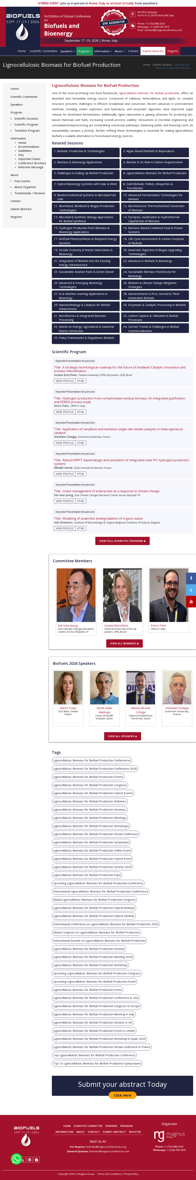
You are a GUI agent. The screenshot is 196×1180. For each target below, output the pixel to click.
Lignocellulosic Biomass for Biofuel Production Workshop (90, 965)
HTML (81, 381)
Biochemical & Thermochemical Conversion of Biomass (153, 208)
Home (22, 51)
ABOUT (80, 1132)
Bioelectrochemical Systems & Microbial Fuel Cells (85, 197)
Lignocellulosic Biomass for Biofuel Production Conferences (92, 760)
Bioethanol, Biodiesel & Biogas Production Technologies (84, 208)
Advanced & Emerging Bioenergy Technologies (78, 285)
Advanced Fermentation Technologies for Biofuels (153, 197)
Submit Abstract (21, 209)
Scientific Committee (43, 51)
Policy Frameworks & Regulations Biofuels (84, 338)
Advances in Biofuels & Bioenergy (147, 261)
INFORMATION (64, 1132)
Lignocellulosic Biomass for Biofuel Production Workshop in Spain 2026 (99, 1039)
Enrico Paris (158, 625)
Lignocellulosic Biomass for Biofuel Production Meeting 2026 (93, 957)
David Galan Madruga (104, 710)
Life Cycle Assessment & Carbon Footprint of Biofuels (153, 241)
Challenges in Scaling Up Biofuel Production (83, 173)
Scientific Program (26, 124)
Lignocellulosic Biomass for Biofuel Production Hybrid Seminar (93, 916)
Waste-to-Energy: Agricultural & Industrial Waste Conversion (84, 328)
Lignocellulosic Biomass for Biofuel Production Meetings (90, 818)
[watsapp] (16, 1158)
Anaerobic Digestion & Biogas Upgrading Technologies (152, 252)
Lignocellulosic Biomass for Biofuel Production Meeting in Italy (93, 1014)
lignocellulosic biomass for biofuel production (149, 93)
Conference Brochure (32, 163)
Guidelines (25, 150)
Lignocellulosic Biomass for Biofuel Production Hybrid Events (93, 793)
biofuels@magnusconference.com (163, 30)
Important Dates (29, 159)
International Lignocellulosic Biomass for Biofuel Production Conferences (100, 891)
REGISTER (135, 1132)
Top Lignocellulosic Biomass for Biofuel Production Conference (94, 1055)
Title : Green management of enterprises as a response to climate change (106, 491)
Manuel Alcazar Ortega (140, 710)
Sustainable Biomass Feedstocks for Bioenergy (149, 274)
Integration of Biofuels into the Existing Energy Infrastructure (82, 263)
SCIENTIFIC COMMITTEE (88, 1126)
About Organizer (25, 187)
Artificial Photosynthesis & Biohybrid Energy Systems (85, 241)
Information (102, 51)
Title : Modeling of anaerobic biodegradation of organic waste (98, 518)
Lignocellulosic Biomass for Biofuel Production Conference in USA (95, 998)
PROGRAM (126, 1126)
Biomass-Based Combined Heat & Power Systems (153, 230)
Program (84, 51)
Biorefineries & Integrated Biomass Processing (80, 318)
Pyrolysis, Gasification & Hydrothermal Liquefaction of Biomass (151, 219)
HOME (67, 1126)
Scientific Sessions (162, 64)
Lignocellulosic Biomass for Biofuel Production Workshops (91, 826)
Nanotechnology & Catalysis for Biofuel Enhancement (82, 307)
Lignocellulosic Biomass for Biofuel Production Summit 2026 (92, 867)
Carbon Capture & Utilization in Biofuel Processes (150, 318)
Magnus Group (86, 1174)
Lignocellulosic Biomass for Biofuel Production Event (87, 990)
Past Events (22, 181)
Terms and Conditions (109, 1174)
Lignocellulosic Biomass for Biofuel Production (155, 173)
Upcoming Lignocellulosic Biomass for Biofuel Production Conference (98, 883)
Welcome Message (30, 167)
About (118, 51)
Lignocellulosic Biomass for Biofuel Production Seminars (89, 809)
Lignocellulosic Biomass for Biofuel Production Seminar (89, 949)
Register (16, 217)
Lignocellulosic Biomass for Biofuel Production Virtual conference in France (101, 1047)
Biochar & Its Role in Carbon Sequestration (153, 162)
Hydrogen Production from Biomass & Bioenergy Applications (81, 230)
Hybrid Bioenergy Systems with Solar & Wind (85, 184)
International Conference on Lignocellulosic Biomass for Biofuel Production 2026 (105, 924)
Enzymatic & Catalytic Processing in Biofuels (154, 305)
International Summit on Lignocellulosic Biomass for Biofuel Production (99, 940)
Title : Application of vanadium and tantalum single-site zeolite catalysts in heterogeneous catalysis (118, 431)
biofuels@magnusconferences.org (106, 1146)
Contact (133, 51)
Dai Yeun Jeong (68, 625)
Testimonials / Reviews (29, 193)
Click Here (122, 1095)
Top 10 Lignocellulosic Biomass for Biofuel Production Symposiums (97, 1063)
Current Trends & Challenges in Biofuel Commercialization (151, 328)
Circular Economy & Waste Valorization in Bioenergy (83, 252)
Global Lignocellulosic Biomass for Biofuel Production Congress (94, 899)
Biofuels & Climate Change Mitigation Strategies (149, 285)
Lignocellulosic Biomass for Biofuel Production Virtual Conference (95, 834)
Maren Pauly (68, 708)
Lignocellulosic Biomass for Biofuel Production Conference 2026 (95, 768)
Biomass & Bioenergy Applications (78, 162)
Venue (22, 142)
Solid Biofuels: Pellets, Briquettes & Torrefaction (148, 186)
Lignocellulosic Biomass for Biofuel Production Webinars (90, 801)
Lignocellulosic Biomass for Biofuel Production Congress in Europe (96, 1006)
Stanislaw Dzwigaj (177, 708)
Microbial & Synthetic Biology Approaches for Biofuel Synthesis (83, 219)
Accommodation (28, 146)
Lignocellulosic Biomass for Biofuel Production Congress (90, 785)
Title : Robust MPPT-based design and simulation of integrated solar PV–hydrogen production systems (121, 462)
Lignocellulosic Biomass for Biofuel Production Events (88, 777)
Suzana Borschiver (117, 625)
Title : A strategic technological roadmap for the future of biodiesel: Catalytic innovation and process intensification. (119, 369)
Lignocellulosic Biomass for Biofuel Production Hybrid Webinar (94, 908)
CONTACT (94, 1132)
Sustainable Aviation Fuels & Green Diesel (84, 272)
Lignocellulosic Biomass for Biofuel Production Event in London (94, 1030)
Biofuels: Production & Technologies (79, 151)
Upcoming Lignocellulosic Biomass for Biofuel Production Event (94, 981)
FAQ (21, 155)
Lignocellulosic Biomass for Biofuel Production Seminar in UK (92, 1022)
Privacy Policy (131, 1174)
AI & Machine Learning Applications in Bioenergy (80, 296)
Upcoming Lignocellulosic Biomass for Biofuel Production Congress (97, 973)
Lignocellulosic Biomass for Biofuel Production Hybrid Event (92, 859)
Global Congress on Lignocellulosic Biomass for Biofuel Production (96, 932)
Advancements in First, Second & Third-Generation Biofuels (151, 296)
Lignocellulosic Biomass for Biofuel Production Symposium (91, 842)
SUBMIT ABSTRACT (114, 1132)
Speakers (66, 51)
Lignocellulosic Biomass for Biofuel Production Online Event (92, 850)
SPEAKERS (111, 1126)
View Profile (65, 381)
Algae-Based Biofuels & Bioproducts (148, 151)
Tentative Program (27, 130)
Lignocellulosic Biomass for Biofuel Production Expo (87, 875)
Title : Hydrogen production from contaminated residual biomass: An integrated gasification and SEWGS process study (119, 400)
